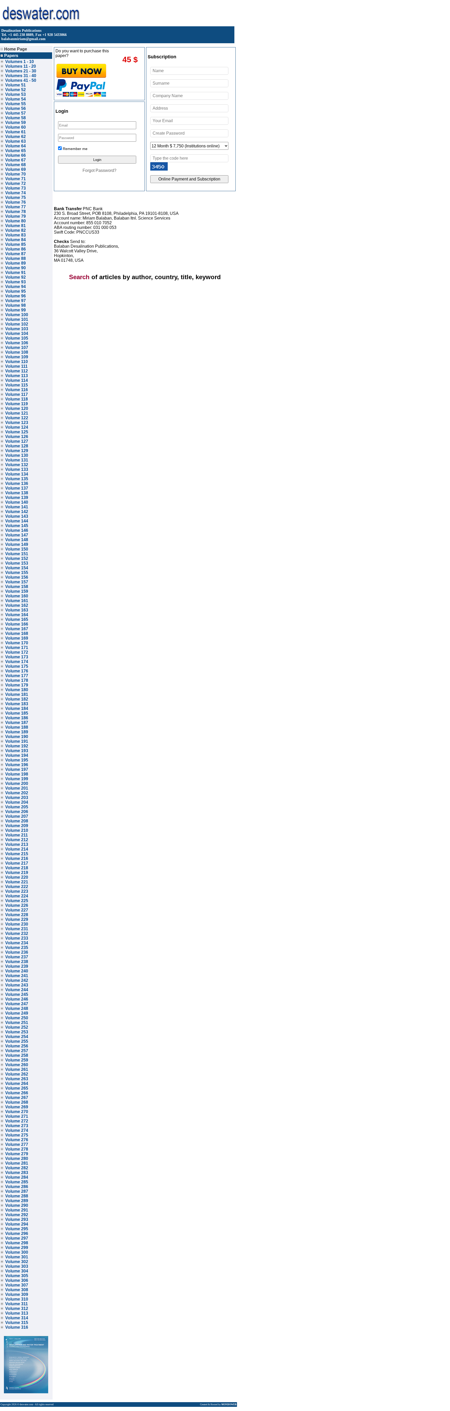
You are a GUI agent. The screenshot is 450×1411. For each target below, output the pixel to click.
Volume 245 (16, 994)
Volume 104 (16, 333)
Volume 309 (16, 1294)
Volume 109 (16, 357)
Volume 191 (16, 741)
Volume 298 (16, 1243)
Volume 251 (16, 1022)
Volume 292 (16, 1215)
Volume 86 (15, 249)
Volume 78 (15, 211)
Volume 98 (15, 305)
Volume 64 (15, 146)
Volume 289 (16, 1200)
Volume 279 (16, 1154)
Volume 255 (16, 1041)
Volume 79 (15, 216)
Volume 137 (16, 488)
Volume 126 (16, 436)
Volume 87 (15, 254)
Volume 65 (15, 150)
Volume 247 (16, 1004)
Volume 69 (15, 169)
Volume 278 (16, 1149)
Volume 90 (15, 268)
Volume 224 (16, 896)
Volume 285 (16, 1182)
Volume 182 (16, 699)
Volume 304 (16, 1271)
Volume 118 (16, 399)
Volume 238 (16, 961)
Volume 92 (15, 277)
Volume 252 (16, 1027)
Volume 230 (16, 924)
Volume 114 (16, 380)
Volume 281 (16, 1163)
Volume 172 (16, 652)
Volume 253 (16, 1032)
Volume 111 (16, 366)
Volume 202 (16, 793)
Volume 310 (16, 1299)
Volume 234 (16, 943)
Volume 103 (16, 329)
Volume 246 (16, 999)
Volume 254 (16, 1036)
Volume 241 (16, 975)
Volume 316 (16, 1327)
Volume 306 (16, 1280)
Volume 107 (16, 347)
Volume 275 (16, 1135)
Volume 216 (16, 858)
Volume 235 (16, 947)
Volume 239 (16, 966)
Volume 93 (15, 282)
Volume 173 (16, 657)
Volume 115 (16, 385)
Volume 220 (16, 877)
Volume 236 (16, 952)
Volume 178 (16, 680)
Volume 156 (16, 577)
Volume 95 (15, 291)
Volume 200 (16, 783)
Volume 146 (16, 530)
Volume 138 (16, 493)
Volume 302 (16, 1261)
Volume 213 (16, 844)
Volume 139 (16, 497)
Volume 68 (15, 165)
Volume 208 (16, 821)
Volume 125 (16, 432)
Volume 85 (15, 244)
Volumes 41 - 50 (20, 80)
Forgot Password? (99, 170)
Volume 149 (16, 544)
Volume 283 (16, 1172)
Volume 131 (16, 460)
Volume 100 (16, 315)
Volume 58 (15, 118)
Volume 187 (16, 722)
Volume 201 (16, 788)
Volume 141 (16, 507)
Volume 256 (16, 1046)
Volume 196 (16, 765)
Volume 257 (16, 1050)
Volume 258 (16, 1055)
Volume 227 (16, 910)
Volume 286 (16, 1186)
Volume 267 (16, 1097)
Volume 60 (15, 127)
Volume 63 (15, 141)
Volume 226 (16, 905)
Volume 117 (16, 394)
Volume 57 (15, 113)
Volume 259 (16, 1060)
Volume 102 (16, 324)
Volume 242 (16, 980)
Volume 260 (16, 1065)
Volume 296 (16, 1233)
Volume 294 (16, 1224)
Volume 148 (16, 540)
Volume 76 (15, 202)
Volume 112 (16, 371)
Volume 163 (16, 610)
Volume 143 (16, 516)
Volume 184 (16, 708)
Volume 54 (15, 99)
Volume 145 (16, 525)
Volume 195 (16, 760)
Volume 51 (15, 85)
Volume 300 (16, 1252)
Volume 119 (16, 404)
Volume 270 (16, 1111)
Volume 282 (16, 1168)
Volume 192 (16, 746)
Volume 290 (16, 1205)
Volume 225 (16, 900)
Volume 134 (16, 474)
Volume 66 (15, 155)
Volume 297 (16, 1238)
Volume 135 (16, 479)
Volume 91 (15, 272)
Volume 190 (16, 736)
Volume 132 (16, 465)
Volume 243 (16, 985)
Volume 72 (15, 183)
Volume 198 (16, 774)
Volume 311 (16, 1304)
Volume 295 (16, 1229)
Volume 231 (16, 929)
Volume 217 (16, 863)
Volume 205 (16, 807)
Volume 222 (16, 886)
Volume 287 (16, 1191)
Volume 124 (16, 427)
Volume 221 (16, 882)
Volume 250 (16, 1018)
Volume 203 (16, 797)
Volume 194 (16, 755)
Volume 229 (16, 919)
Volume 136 (16, 483)
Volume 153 (16, 563)
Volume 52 (15, 90)
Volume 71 (15, 179)
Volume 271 (16, 1116)
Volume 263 (16, 1079)
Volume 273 (16, 1125)
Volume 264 (16, 1083)
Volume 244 (16, 990)
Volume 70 (15, 174)
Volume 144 (16, 521)
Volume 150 (16, 549)
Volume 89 (15, 263)
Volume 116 (16, 390)
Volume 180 (16, 690)
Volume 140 (16, 502)
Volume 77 (15, 207)
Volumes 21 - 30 (20, 71)
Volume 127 (16, 441)
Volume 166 (16, 624)
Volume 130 (16, 455)
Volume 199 (16, 779)
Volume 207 (16, 816)
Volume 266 (16, 1093)
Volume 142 (16, 511)
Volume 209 (16, 825)
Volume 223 (16, 891)
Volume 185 (16, 713)
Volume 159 (16, 591)
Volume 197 (16, 769)
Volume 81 (15, 225)
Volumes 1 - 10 (19, 61)
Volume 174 (16, 661)
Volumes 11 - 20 (20, 66)
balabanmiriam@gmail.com (23, 39)
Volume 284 (16, 1177)
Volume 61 (15, 132)
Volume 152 (16, 558)
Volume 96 (15, 296)
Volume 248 (16, 1008)
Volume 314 (16, 1318)
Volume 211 (16, 835)
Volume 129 (16, 450)
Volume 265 (16, 1088)
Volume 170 (16, 643)
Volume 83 (15, 235)
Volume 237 (16, 957)
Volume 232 (16, 933)
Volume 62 (15, 136)
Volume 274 (16, 1130)
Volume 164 (16, 615)
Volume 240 (16, 971)
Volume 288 (16, 1196)
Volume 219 (16, 872)
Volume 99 (15, 310)
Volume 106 (16, 343)
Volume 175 (16, 666)
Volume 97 (15, 300)
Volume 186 (16, 718)
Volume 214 (16, 849)
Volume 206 (16, 811)
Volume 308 (16, 1290)
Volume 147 (16, 535)
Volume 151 (16, 554)
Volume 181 (16, 694)
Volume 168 (16, 633)
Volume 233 (16, 938)
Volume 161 (16, 600)
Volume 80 (15, 221)
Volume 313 (16, 1313)
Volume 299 (16, 1247)
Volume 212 (16, 840)
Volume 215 (16, 854)
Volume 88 (15, 258)
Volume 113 (16, 375)
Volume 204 (16, 802)
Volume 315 (16, 1322)
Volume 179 (16, 685)
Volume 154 (16, 568)
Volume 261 (16, 1069)
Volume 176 (16, 671)
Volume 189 (16, 732)
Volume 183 (16, 704)
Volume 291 (16, 1210)
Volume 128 (16, 446)
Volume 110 (16, 361)
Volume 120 (16, 408)
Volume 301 (16, 1257)
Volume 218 (16, 868)
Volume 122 (16, 418)
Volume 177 (16, 675)
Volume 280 (16, 1158)
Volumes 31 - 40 (20, 75)
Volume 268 (16, 1102)
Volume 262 (16, 1074)
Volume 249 (16, 1013)
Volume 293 (16, 1219)
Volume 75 (15, 197)
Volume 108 (16, 352)
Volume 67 (15, 160)
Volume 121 (16, 413)
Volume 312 (16, 1308)
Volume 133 (16, 469)
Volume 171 (16, 647)
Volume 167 (16, 629)
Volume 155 (16, 572)
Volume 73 (15, 188)
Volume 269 (16, 1107)
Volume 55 (15, 104)
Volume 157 (16, 582)
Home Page (15, 49)
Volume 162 (16, 605)
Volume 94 (15, 286)
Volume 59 (15, 122)
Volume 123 (16, 422)
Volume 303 (16, 1266)
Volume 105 (16, 338)
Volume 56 (15, 108)
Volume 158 (16, 586)
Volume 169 (16, 638)
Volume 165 (16, 619)
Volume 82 (15, 230)
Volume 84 (15, 240)
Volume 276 (16, 1140)
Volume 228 (16, 915)
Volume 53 (15, 94)
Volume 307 (16, 1285)
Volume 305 (16, 1275)
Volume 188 (16, 727)
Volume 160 (16, 596)
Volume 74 (15, 193)
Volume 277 (16, 1144)
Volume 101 (16, 319)
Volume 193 (16, 750)
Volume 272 (16, 1121)
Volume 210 (16, 830)
